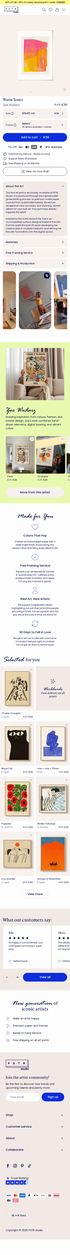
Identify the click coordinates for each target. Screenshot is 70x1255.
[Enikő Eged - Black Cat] (17, 743)
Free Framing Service (19, 253)
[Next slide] (17, 977)
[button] (65, 9)
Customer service (19, 1127)
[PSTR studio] (11, 10)
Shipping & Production (20, 263)
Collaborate (15, 1150)
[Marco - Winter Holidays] (53, 799)
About (10, 1138)
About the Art (15, 186)
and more (56, 146)
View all (45, 977)
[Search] (44, 9)
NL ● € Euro (19, 1215)
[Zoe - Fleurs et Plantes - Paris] (20, 455)
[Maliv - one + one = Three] (53, 743)
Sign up (53, 1097)
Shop (9, 1115)
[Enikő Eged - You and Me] (17, 854)
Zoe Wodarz (11, 105)
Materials (12, 242)
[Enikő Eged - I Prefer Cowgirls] (17, 688)
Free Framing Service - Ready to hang (29, 153)
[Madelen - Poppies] (17, 799)
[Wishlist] (50, 9)
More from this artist (35, 492)
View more (35, 894)
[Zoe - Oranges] (50, 455)
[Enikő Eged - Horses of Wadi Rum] (53, 854)
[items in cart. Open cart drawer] (57, 9)
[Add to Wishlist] (64, 90)
